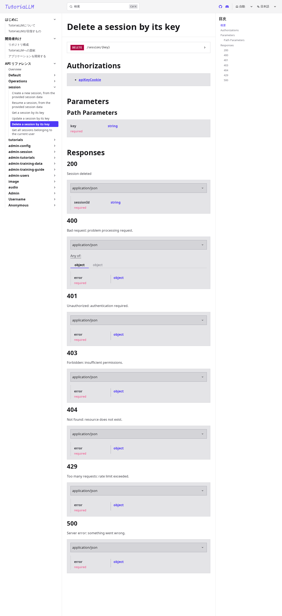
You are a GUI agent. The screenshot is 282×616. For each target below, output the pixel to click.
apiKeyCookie (90, 79)
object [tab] (80, 265)
